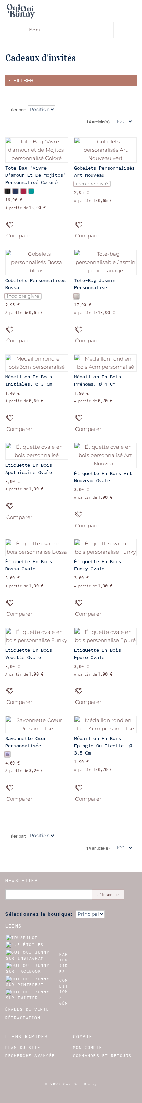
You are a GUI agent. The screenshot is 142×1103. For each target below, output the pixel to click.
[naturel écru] (76, 296)
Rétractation (22, 1018)
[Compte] (99, 30)
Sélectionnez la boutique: (39, 914)
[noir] (7, 191)
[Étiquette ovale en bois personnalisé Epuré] (105, 636)
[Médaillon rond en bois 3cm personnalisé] (36, 363)
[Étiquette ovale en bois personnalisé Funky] (105, 547)
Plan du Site (22, 1047)
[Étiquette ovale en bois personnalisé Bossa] (36, 547)
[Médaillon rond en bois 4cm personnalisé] (105, 363)
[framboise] (23, 191)
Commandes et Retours (102, 1056)
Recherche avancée (30, 1056)
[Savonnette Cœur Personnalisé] (36, 724)
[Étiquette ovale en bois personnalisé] (36, 451)
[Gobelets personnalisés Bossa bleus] (36, 262)
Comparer (19, 235)
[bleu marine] (15, 191)
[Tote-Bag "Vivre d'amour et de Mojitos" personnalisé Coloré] (36, 150)
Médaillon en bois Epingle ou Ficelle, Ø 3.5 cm (103, 746)
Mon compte (87, 1047)
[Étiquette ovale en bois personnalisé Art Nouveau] (105, 455)
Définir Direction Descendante (63, 109)
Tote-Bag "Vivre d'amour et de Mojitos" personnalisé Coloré (35, 175)
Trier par (17, 109)
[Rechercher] (71, 30)
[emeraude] (31, 191)
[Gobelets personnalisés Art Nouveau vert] (105, 150)
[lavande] (7, 754)
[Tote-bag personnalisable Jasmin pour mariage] (105, 262)
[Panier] (128, 30)
